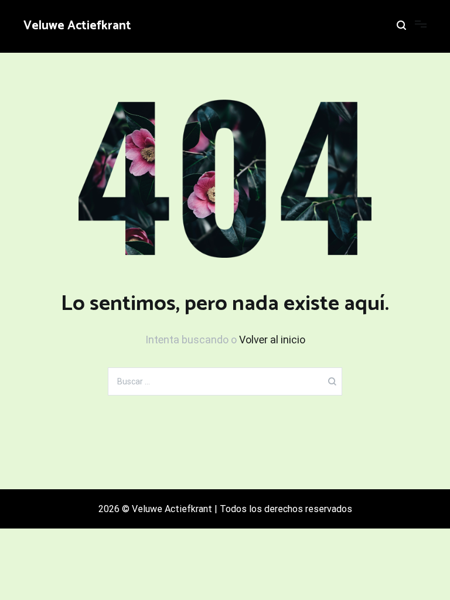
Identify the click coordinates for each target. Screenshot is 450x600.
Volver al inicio (272, 339)
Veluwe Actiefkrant (77, 26)
